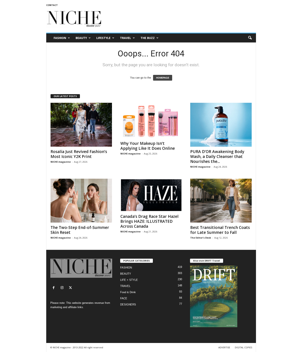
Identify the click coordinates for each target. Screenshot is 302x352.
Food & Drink (128, 292)
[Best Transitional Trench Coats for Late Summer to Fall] (221, 201)
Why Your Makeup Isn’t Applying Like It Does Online (147, 146)
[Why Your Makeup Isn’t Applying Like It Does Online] (151, 120)
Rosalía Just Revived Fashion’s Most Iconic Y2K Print (79, 154)
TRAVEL (125, 38)
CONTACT (52, 5)
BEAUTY (81, 38)
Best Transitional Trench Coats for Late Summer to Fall (220, 230)
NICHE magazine (61, 161)
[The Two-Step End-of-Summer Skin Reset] (81, 201)
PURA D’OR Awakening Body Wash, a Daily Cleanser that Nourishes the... (217, 156)
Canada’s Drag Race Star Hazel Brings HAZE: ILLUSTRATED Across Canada (149, 221)
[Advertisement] (181, 19)
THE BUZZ (148, 38)
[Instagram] (63, 288)
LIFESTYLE (103, 38)
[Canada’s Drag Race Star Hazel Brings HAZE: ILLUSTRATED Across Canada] (151, 195)
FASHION (60, 38)
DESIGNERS (128, 304)
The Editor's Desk (200, 237)
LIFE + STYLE (129, 279)
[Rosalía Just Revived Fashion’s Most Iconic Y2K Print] (81, 125)
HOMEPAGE (162, 78)
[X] (71, 288)
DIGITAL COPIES (243, 347)
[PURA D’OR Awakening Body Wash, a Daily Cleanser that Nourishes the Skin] (221, 125)
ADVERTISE (224, 347)
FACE (123, 298)
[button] (249, 37)
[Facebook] (54, 288)
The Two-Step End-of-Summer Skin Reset (80, 230)
